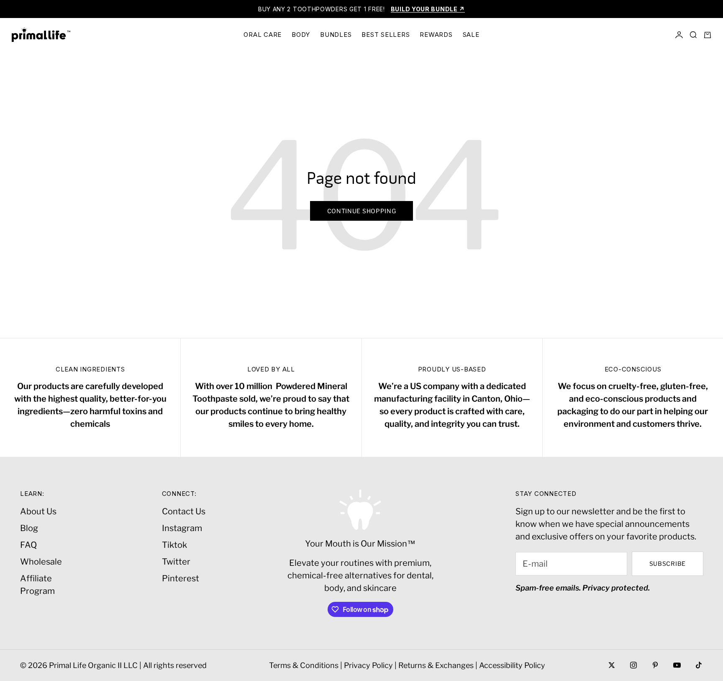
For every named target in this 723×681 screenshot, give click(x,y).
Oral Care (263, 35)
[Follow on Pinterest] (655, 665)
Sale (471, 35)
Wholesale (41, 562)
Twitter (176, 562)
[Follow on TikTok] (699, 665)
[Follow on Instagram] (633, 665)
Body (301, 35)
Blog (29, 528)
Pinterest (180, 578)
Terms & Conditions (303, 665)
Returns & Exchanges (436, 665)
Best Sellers (386, 35)
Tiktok (174, 545)
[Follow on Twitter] (612, 665)
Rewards (436, 35)
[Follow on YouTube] (677, 665)
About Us (38, 511)
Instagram (182, 528)
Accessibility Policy (512, 665)
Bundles (335, 35)
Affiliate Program (37, 584)
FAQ (28, 545)
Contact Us (183, 511)
